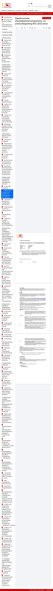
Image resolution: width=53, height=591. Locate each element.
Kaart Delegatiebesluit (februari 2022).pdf (6, 482)
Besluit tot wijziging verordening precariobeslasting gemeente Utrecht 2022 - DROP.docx (7, 260)
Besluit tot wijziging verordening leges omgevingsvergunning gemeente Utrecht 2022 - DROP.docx (7, 270)
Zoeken (29, 3)
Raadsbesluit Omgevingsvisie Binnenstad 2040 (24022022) (6, 358)
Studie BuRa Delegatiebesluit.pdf (7, 487)
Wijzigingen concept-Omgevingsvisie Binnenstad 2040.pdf (7, 350)
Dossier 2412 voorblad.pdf (6, 410)
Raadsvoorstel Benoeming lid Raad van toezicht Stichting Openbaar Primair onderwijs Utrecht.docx (7, 148)
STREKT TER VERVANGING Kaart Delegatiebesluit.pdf (7, 540)
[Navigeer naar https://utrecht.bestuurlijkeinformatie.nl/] (7, 5)
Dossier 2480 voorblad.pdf (6, 140)
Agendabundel (7, 17)
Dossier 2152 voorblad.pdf (6, 368)
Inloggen (48, 590)
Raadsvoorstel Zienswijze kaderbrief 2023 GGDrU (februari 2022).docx (7, 80)
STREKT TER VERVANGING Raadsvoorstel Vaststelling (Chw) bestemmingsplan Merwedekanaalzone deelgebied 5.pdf (7, 509)
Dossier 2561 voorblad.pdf (6, 572)
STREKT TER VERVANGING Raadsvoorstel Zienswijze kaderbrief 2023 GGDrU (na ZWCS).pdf (7, 108)
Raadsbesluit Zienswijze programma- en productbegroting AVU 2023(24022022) (7, 222)
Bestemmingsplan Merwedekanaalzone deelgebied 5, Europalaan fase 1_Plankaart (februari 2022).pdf (7, 466)
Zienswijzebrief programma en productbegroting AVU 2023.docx (7, 202)
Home (10, 13)
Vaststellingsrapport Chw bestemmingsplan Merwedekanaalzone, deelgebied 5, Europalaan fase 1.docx (7, 431)
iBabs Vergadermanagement (36, 590)
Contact (36, 10)
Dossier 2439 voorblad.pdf (6, 74)
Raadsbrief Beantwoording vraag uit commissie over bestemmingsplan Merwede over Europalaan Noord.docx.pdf (7, 580)
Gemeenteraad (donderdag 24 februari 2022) (24, 13)
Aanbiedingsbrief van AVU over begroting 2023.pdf (7, 208)
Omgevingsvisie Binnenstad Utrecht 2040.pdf (7, 324)
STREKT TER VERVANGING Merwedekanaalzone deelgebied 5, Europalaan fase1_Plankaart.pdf (7, 532)
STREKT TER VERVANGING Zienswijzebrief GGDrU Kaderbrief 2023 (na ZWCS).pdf (7, 118)
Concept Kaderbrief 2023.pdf (6, 101)
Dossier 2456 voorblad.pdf (6, 187)
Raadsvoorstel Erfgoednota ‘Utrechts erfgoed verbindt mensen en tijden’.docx (7, 375)
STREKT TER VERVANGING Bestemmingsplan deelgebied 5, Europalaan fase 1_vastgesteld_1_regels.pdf (7, 521)
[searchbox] (37, 6)
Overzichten (18, 10)
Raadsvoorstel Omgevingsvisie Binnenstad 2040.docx (6, 318)
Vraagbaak (31, 10)
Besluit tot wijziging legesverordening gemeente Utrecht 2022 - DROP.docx (6, 280)
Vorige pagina (47, 18)
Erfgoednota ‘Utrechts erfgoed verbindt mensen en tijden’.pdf (6, 383)
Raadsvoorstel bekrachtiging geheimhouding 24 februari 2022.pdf (6, 43)
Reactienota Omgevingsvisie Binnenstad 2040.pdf (7, 330)
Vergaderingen (10, 10)
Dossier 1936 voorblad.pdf (6, 312)
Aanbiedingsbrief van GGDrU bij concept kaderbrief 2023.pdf (7, 95)
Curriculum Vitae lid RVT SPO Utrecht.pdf (7, 156)
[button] (49, 6)
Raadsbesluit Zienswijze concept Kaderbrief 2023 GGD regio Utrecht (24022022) (7, 128)
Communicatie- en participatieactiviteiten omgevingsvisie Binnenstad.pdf (7, 342)
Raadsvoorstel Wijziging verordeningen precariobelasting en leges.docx (7, 251)
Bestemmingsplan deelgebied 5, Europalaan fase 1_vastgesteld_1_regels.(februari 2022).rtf (7, 444)
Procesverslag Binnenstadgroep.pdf (7, 335)
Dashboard (3, 10)
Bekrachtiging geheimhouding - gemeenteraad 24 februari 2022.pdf (6, 50)
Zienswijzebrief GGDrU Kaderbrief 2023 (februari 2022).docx (7, 88)
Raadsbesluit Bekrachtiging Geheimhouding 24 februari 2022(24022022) (6, 58)
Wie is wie (25, 10)
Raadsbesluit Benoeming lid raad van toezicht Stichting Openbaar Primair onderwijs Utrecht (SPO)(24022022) (7, 170)
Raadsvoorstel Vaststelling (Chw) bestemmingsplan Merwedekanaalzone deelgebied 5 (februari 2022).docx (7, 418)
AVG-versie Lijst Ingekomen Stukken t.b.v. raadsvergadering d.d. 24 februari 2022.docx (7, 23)
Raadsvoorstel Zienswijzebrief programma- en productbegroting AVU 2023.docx (6, 194)
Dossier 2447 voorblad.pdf (6, 244)
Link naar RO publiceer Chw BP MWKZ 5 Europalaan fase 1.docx (7, 475)
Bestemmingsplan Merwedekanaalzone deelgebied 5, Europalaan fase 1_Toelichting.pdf (7, 455)
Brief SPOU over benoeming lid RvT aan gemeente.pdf (7, 162)
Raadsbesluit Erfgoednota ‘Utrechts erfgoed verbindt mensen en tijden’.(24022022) (7, 391)
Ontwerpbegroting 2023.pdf (6, 215)
